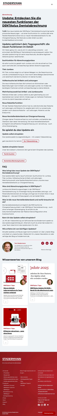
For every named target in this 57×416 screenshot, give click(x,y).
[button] (52, 4)
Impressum (41, 412)
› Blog (3, 404)
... (5, 301)
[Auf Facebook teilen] (42, 243)
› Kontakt (22, 385)
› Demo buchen (24, 377)
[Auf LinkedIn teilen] (47, 243)
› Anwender (5, 370)
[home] (12, 3)
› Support (4, 402)
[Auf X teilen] (51, 243)
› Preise (4, 398)
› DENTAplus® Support (25, 383)
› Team (4, 400)
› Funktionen (5, 383)
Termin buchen (9, 154)
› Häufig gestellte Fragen (26, 379)
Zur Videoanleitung (30, 141)
